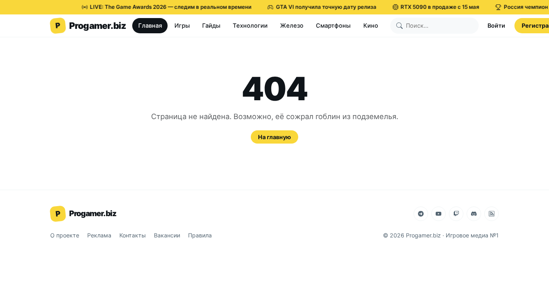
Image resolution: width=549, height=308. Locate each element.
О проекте (64, 235)
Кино (370, 25)
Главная (150, 25)
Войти (496, 25)
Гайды (211, 25)
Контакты (132, 235)
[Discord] (474, 214)
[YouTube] (438, 214)
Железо (291, 25)
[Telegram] (421, 214)
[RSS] (491, 214)
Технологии (250, 25)
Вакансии (167, 235)
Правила (200, 235)
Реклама (99, 235)
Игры (182, 25)
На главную (274, 137)
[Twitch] (456, 214)
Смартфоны (333, 25)
